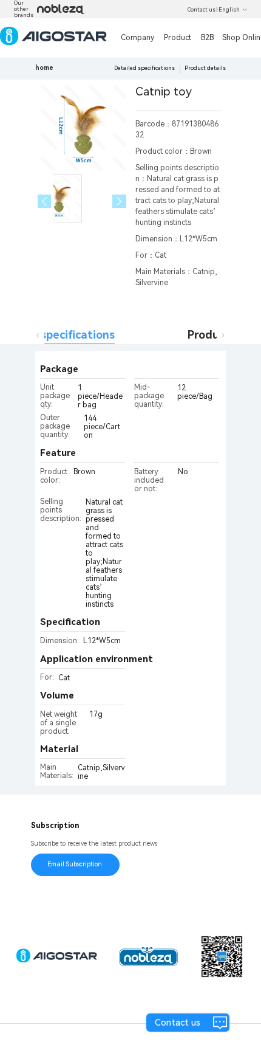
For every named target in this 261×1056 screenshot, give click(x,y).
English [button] (229, 10)
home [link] (44, 68)
